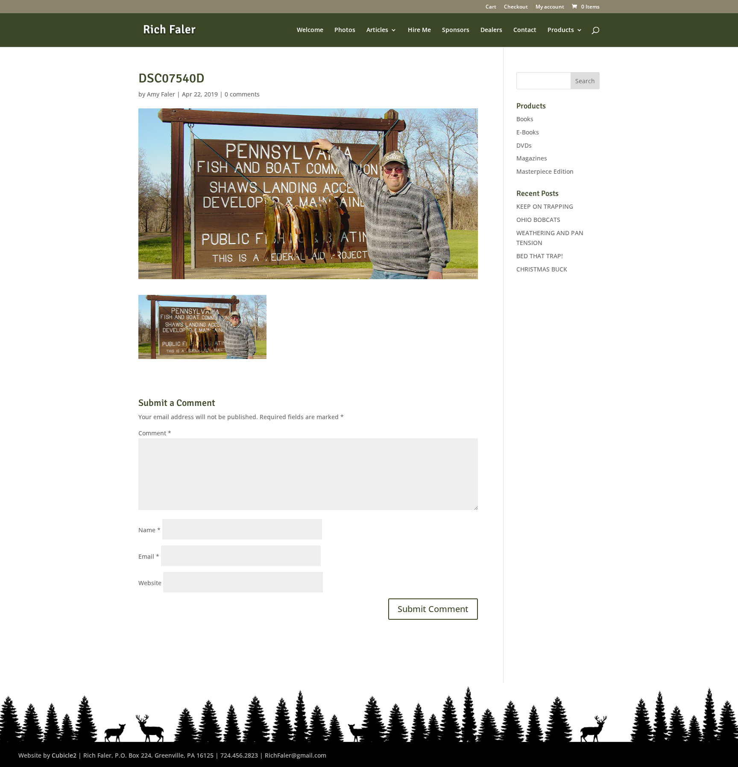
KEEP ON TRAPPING (544, 206)
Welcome (310, 30)
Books (524, 119)
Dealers (491, 30)
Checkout (516, 7)
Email (148, 556)
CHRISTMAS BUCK (541, 269)
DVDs (524, 145)
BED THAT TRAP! (539, 256)
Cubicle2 (64, 755)
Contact (524, 30)
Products (561, 30)
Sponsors (455, 30)
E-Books (527, 132)
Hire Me (419, 30)
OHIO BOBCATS (538, 220)
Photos (344, 30)
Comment (154, 433)
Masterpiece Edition (545, 171)
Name (149, 530)
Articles (377, 30)
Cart (491, 7)
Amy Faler (161, 94)
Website (149, 583)
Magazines (531, 158)
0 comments (242, 94)
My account (550, 7)
